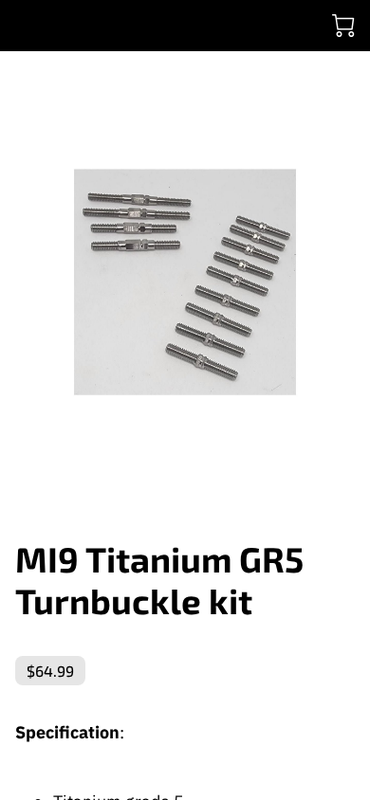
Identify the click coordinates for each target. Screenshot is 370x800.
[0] (343, 25)
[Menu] (24, 25)
